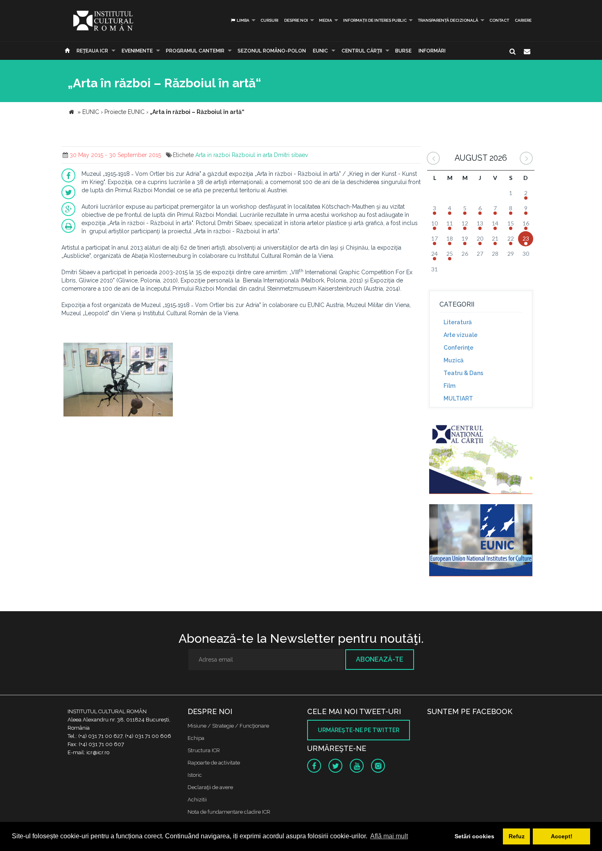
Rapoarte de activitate (214, 763)
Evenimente (137, 51)
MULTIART (458, 398)
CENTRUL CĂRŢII (362, 51)
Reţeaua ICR (92, 51)
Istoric (195, 775)
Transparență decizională (448, 20)
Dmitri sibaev (291, 155)
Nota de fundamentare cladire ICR (229, 812)
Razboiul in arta (252, 155)
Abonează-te (379, 659)
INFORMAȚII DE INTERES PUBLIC (375, 20)
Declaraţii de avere (210, 787)
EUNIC (320, 51)
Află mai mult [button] (389, 836)
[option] (118, 381)
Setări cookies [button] (474, 836)
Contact (499, 20)
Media (325, 20)
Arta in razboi (212, 155)
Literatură (458, 322)
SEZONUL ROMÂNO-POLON (272, 51)
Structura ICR (204, 750)
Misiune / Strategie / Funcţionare (228, 726)
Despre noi (296, 20)
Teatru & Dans (463, 373)
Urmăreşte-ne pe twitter (358, 730)
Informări (432, 51)
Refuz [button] (517, 836)
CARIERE (523, 20)
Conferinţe (458, 347)
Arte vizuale (461, 335)
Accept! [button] (562, 836)
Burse (403, 51)
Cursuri (269, 20)
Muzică (454, 360)
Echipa (196, 738)
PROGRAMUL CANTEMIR (195, 51)
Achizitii (197, 799)
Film (449, 385)
